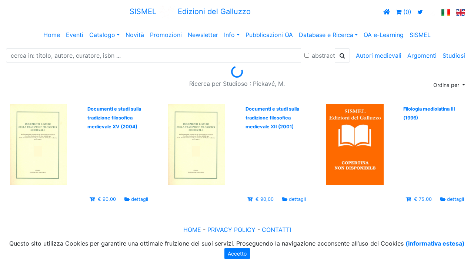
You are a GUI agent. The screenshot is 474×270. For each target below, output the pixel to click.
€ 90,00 (107, 199)
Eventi (74, 34)
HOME (192, 229)
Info (229, 34)
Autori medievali (378, 55)
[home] (386, 11)
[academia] (432, 11)
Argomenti (422, 55)
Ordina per (447, 85)
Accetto (237, 253)
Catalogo (102, 34)
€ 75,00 (423, 199)
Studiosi (454, 55)
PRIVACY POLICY (231, 229)
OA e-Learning (384, 34)
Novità (135, 34)
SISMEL (420, 34)
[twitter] (420, 11)
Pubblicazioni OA (269, 34)
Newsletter (203, 34)
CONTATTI (276, 229)
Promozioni (166, 34)
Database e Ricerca (326, 34)
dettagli (139, 199)
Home (51, 34)
